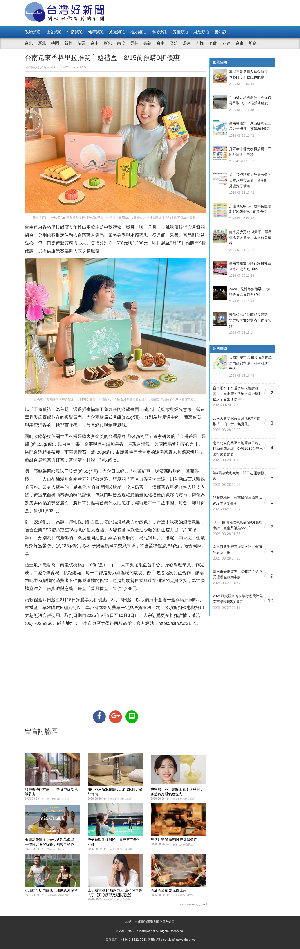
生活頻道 (75, 32)
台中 (95, 43)
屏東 (187, 43)
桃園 (55, 43)
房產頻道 (180, 32)
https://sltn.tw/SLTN (177, 623)
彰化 (108, 43)
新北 (42, 43)
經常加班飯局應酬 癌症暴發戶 (174, 840)
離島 (253, 43)
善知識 (220, 32)
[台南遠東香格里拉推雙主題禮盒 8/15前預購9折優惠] (99, 716)
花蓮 (226, 43)
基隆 (200, 43)
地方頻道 (138, 32)
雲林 (134, 43)
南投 (121, 43)
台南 (160, 43)
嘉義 (147, 43)
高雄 (174, 43)
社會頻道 (54, 32)
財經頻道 (201, 32)
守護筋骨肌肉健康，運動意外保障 (51, 890)
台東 (240, 43)
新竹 (68, 43)
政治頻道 (33, 32)
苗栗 (81, 43)
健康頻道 (96, 32)
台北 (29, 43)
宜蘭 (213, 43)
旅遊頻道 (117, 32)
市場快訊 (159, 32)
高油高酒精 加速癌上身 (169, 890)
